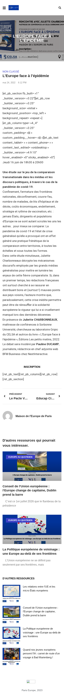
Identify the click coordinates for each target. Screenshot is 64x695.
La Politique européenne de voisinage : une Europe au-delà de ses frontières (42, 632)
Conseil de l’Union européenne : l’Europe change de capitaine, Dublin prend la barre (29, 491)
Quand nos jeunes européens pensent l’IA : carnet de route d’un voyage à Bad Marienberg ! (41, 653)
